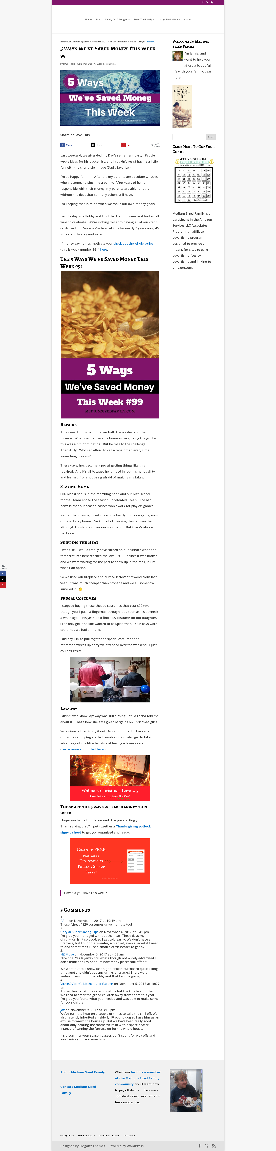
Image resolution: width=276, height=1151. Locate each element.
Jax (62, 1010)
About (187, 19)
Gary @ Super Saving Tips (79, 932)
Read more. (150, 42)
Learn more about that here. (83, 749)
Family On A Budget (116, 19)
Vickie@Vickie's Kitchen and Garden (86, 983)
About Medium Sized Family (82, 1072)
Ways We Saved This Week (89, 63)
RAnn (64, 920)
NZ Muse (67, 954)
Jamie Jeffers (69, 63)
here (103, 249)
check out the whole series (133, 243)
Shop (98, 19)
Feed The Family (143, 19)
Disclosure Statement (109, 1135)
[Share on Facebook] (3, 573)
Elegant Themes (92, 1146)
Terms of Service (86, 1135)
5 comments (110, 63)
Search (211, 137)
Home (88, 19)
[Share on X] (3, 579)
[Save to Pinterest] (3, 585)
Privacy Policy (67, 1135)
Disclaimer (129, 1135)
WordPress (135, 1146)
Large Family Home (169, 19)
